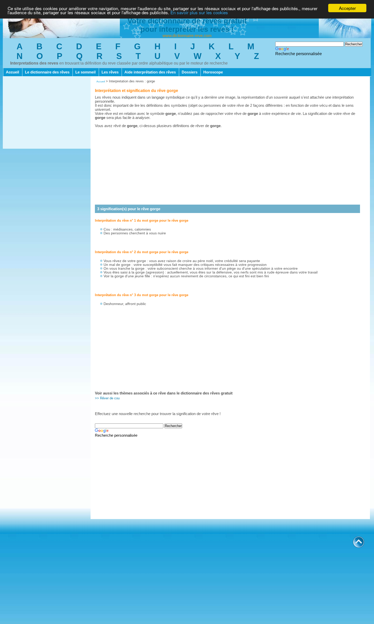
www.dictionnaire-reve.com (187, 36)
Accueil (12, 72)
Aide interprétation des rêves (150, 72)
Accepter (347, 8)
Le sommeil (85, 72)
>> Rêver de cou (107, 398)
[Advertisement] (47, 113)
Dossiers (189, 72)
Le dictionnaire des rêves (47, 72)
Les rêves (110, 72)
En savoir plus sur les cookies (199, 12)
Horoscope (213, 72)
